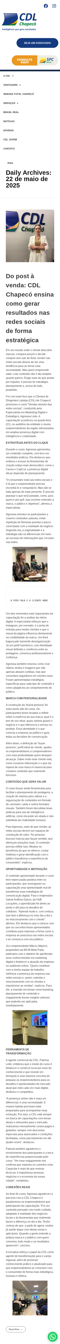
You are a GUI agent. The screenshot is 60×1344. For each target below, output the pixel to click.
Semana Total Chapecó (18, 94)
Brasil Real (11, 112)
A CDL (6, 75)
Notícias (8, 121)
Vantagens (10, 85)
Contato (9, 148)
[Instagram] (54, 6)
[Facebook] (46, 6)
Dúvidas (8, 130)
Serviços (9, 103)
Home (10, 163)
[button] (53, 1337)
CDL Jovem (10, 139)
